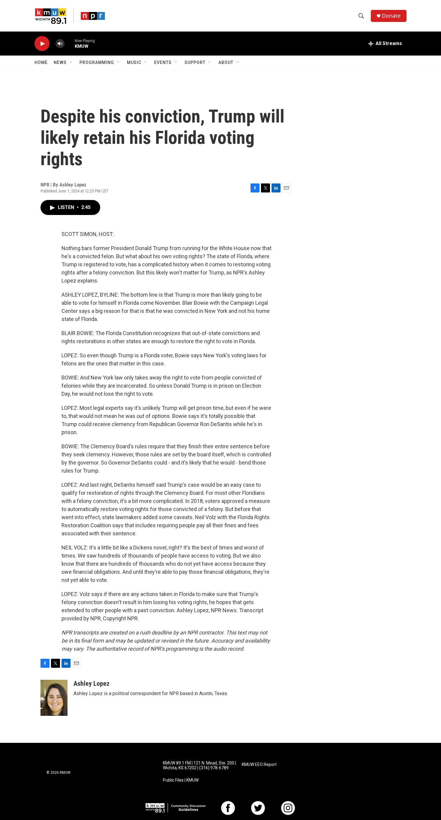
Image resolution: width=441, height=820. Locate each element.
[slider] (69, 43)
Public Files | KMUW (181, 780)
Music (134, 62)
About (225, 62)
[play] (42, 43)
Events (163, 62)
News (60, 62)
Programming (97, 62)
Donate (391, 16)
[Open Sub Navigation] (71, 62)
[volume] (60, 43)
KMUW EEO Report (259, 764)
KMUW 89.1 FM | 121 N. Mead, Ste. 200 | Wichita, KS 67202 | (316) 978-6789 (199, 765)
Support (195, 62)
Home (41, 62)
